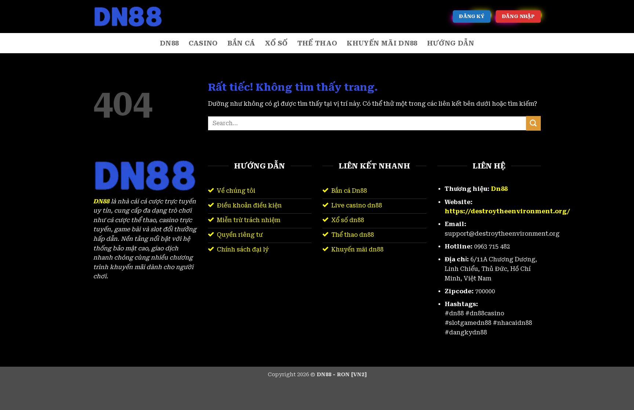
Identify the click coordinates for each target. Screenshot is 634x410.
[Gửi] (533, 123)
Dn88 (499, 188)
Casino (203, 43)
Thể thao (317, 43)
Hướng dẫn (450, 43)
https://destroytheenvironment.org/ (507, 211)
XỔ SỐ (276, 43)
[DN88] (130, 16)
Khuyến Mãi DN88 (382, 43)
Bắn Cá (241, 43)
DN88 (169, 43)
